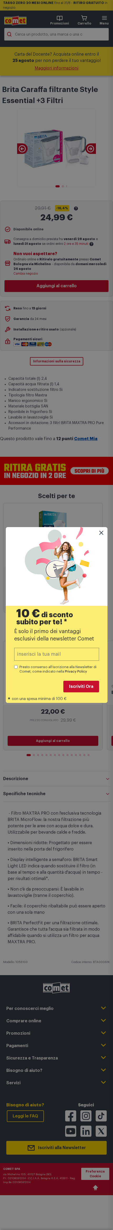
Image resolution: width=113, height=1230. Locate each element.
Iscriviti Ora (81, 686)
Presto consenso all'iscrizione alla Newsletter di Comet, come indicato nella (57, 669)
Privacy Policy (76, 671)
